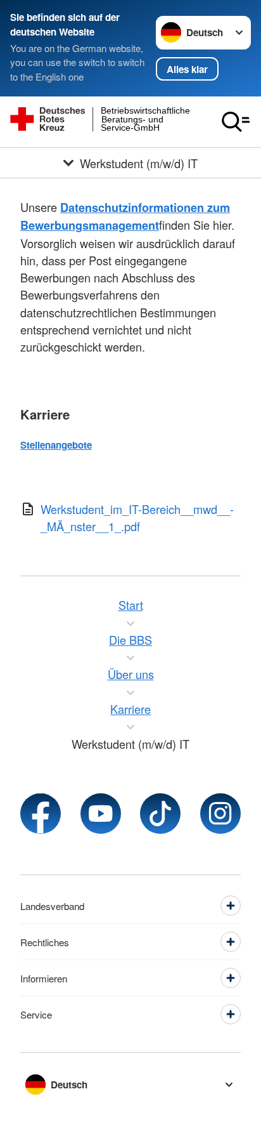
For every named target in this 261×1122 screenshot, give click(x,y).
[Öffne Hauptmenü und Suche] (235, 122)
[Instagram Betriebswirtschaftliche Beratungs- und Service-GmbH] (220, 813)
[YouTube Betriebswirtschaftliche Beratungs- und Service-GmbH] (100, 813)
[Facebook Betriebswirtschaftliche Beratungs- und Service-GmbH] (40, 813)
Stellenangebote (56, 445)
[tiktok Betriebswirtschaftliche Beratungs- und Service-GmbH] (160, 813)
